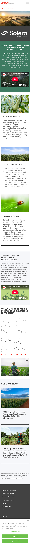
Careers (4, 503)
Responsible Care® (8, 500)
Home (3, 9)
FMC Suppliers (6, 510)
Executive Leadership (9, 490)
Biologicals (11, 9)
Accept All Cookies (15, 541)
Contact (5, 516)
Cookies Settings (15, 531)
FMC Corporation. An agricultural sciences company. (10, 3)
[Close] (28, 521)
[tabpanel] (15, 26)
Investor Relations (8, 497)
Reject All (15, 536)
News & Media (6, 506)
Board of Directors (8, 493)
